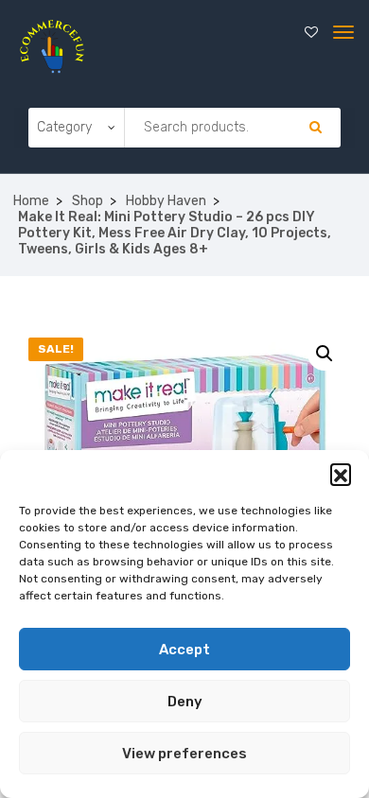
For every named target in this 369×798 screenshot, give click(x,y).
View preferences (184, 753)
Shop (87, 201)
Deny (184, 701)
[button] (340, 473)
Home (31, 201)
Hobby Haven (166, 201)
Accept (184, 649)
